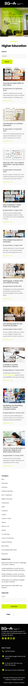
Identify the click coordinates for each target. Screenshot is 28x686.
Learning (16, 68)
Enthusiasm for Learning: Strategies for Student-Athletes (13, 581)
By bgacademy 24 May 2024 (12, 286)
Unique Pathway (18, 157)
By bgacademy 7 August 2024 (13, 210)
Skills (3, 507)
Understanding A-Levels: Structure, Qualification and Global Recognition (13, 575)
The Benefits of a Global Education (13, 124)
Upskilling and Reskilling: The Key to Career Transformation (13, 407)
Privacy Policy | (8, 682)
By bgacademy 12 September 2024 (12, 130)
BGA (7, 71)
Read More (6, 100)
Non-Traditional (10, 115)
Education (8, 74)
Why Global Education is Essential (13, 241)
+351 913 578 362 (10, 651)
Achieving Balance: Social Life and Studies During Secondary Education (13, 569)
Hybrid (4, 530)
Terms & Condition (19, 682)
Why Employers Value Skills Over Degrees (12, 206)
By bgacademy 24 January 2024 (13, 413)
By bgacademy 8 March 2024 (12, 329)
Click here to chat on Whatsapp (14, 670)
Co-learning (5, 534)
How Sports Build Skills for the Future (13, 84)
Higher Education (18, 74)
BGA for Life (16, 78)
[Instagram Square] (6, 638)
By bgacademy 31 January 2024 (13, 370)
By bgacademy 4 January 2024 (13, 455)
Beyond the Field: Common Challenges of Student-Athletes (14, 563)
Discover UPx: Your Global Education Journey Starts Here (13, 164)
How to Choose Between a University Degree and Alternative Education (14, 450)
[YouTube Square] (11, 638)
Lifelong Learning (14, 71)
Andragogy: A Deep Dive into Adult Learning (13, 282)
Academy (8, 78)
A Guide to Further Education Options (10, 366)
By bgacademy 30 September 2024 (12, 89)
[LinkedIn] (8, 638)
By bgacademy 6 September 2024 (12, 171)
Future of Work (9, 265)
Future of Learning (7, 538)
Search (7, 62)
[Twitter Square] (14, 638)
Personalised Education (9, 550)
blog (11, 27)
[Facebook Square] (3, 638)
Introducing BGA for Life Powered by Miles (12, 325)
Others (4, 522)
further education (9, 375)
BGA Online (5, 546)
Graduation (8, 68)
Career (7, 150)
